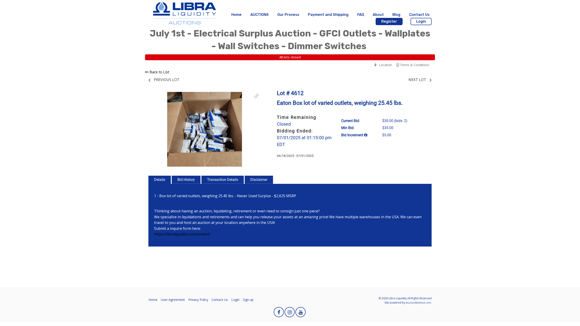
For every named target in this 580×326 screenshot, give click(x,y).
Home (236, 14)
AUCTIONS (259, 14)
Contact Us (419, 14)
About (378, 14)
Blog (396, 14)
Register (389, 21)
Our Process (288, 14)
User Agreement (173, 299)
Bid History (186, 179)
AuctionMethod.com (418, 302)
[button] (256, 96)
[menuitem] (236, 15)
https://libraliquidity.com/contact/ (182, 234)
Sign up (248, 299)
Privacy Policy (198, 299)
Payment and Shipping (328, 14)
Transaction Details (222, 179)
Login (421, 21)
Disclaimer (258, 179)
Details (159, 179)
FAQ (360, 14)
